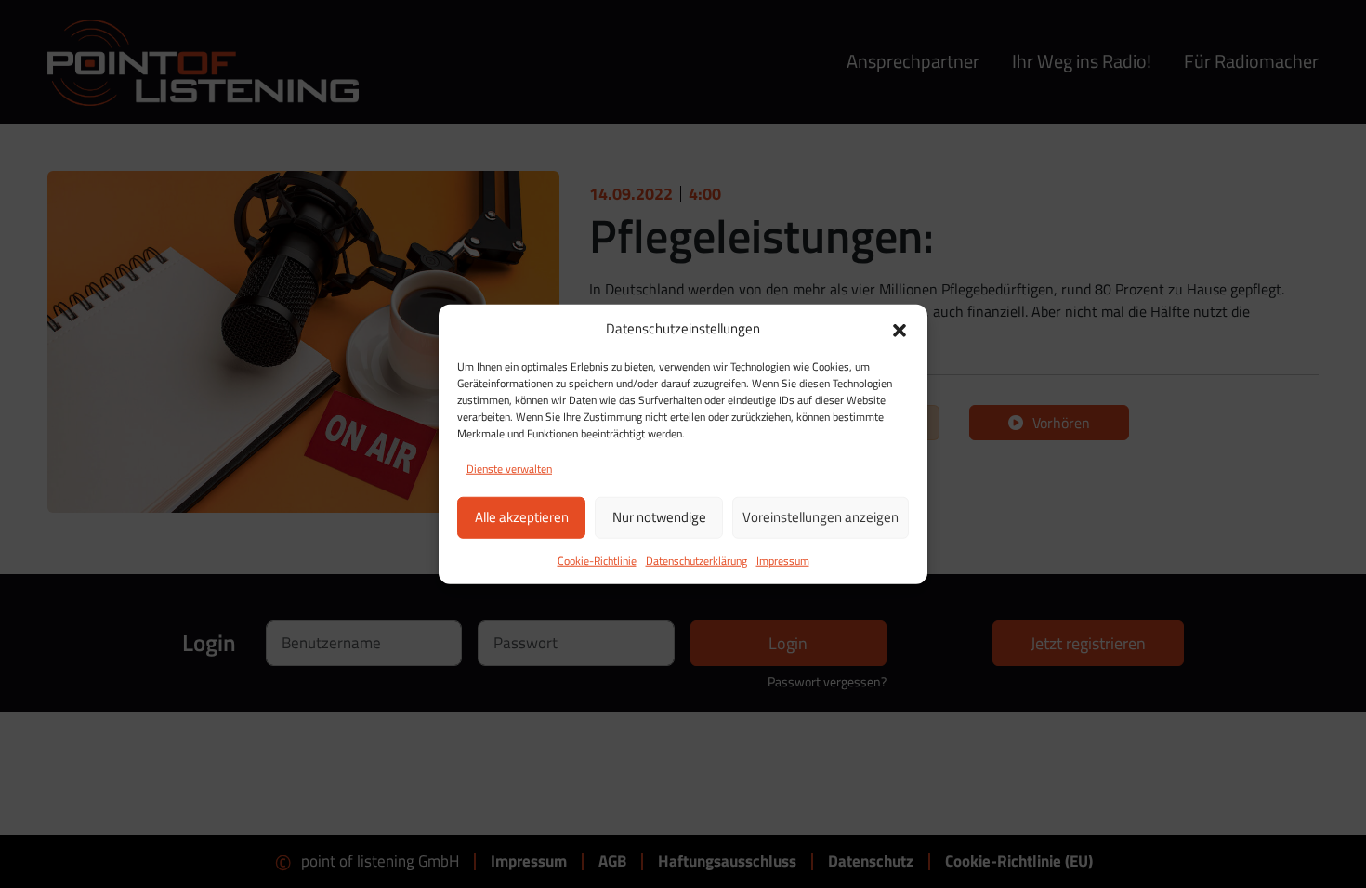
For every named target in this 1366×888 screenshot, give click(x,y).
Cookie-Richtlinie (597, 559)
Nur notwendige (659, 517)
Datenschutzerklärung (696, 559)
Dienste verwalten (509, 468)
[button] (899, 329)
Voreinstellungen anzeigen (820, 517)
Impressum (782, 559)
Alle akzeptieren (522, 517)
